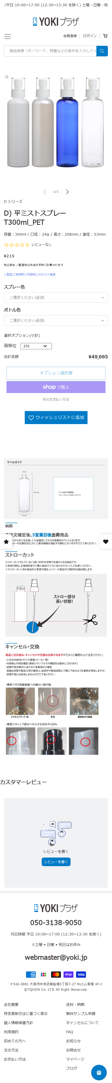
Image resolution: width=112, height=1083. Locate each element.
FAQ (69, 1032)
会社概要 (11, 1004)
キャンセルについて (82, 1023)
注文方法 (11, 1050)
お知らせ (73, 1041)
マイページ (75, 1059)
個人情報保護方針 (18, 1023)
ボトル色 (12, 310)
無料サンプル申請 (80, 1014)
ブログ (71, 1068)
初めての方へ (15, 1041)
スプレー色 (14, 287)
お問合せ (73, 1050)
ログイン (90, 36)
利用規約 (11, 1032)
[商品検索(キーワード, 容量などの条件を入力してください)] (102, 51)
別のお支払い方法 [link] (56, 399)
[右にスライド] (67, 192)
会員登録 (70, 36)
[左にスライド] (44, 192)
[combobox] (56, 51)
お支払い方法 (15, 1059)
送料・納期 (75, 1004)
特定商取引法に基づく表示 (26, 1014)
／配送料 (21, 265)
